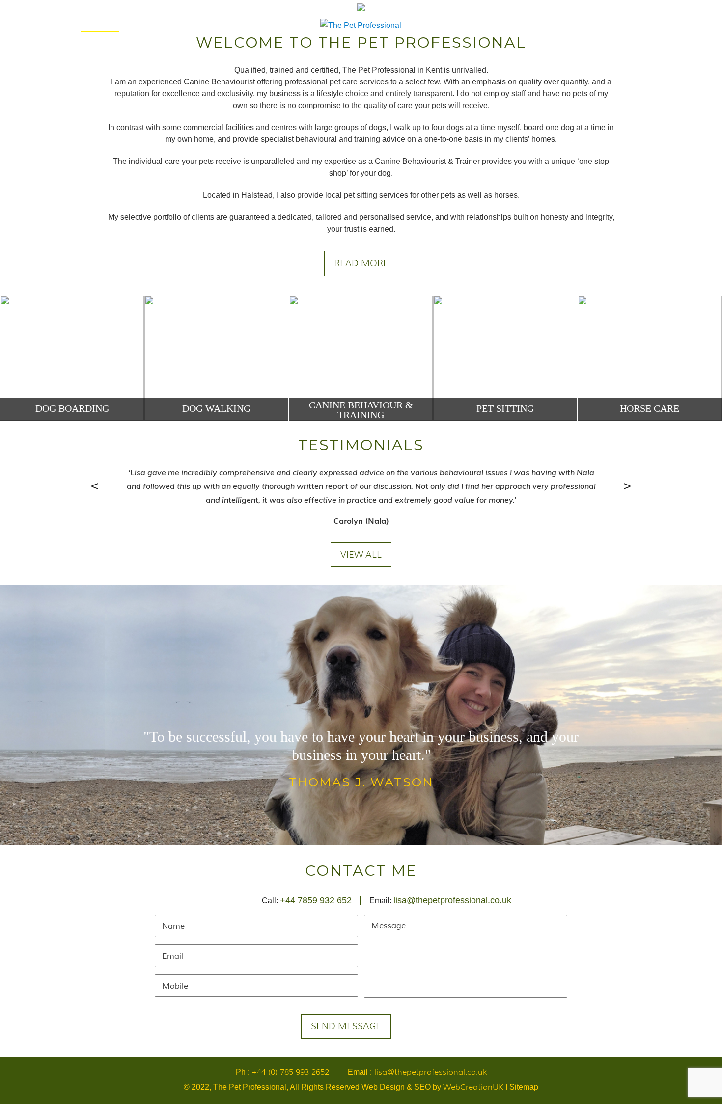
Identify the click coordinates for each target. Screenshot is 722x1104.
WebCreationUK (473, 1087)
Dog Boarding (72, 408)
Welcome (100, 25)
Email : (417, 1072)
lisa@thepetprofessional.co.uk (452, 900)
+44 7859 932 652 (316, 900)
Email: (440, 900)
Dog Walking (216, 408)
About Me (154, 25)
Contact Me (616, 25)
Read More (361, 263)
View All (361, 554)
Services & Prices (223, 25)
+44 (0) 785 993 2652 (290, 1072)
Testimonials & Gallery (529, 25)
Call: (307, 900)
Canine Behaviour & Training (361, 410)
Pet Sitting (505, 408)
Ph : (282, 1072)
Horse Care (649, 408)
